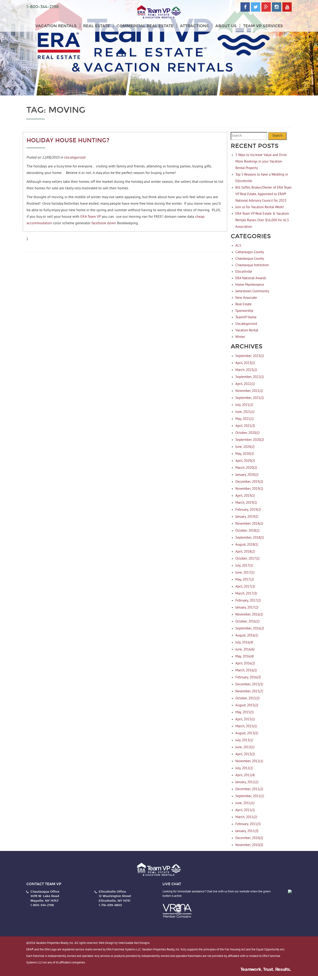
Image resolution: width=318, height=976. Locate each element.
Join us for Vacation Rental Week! (259, 207)
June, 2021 (244, 412)
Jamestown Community (252, 291)
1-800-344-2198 (42, 6)
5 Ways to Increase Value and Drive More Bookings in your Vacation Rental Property (261, 161)
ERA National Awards (250, 278)
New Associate (246, 298)
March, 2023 (246, 370)
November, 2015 (249, 691)
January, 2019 (246, 517)
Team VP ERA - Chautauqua (159, 12)
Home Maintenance (249, 285)
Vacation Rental (246, 330)
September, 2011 (249, 796)
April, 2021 (245, 426)
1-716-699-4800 (110, 905)
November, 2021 (249, 391)
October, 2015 (247, 698)
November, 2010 (249, 845)
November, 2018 (249, 524)
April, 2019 (245, 496)
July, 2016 (244, 642)
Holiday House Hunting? (68, 140)
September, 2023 (249, 356)
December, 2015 (249, 684)
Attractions (194, 26)
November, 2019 (249, 489)
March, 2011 (246, 817)
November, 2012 (249, 761)
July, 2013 (244, 740)
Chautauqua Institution (252, 265)
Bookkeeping (127, 223)
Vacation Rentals (56, 26)
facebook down (103, 223)
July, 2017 (244, 566)
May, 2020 (244, 454)
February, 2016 (248, 677)
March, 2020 (246, 468)
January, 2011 (246, 831)
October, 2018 (247, 531)
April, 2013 (245, 754)
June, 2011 (244, 803)
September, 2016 (249, 628)
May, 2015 (244, 712)
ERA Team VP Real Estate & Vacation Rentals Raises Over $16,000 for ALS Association (262, 220)
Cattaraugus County (249, 252)
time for (71, 166)
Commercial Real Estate (144, 26)
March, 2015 (246, 726)
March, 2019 (246, 503)
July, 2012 (244, 768)
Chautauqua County (249, 259)
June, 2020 (244, 447)
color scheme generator (72, 223)
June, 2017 (244, 573)
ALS (238, 246)
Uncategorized (74, 157)
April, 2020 (245, 461)
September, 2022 (249, 377)
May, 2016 (244, 656)
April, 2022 (245, 384)
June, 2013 (244, 747)
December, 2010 (249, 838)
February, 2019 (248, 510)
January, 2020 (246, 475)
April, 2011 (245, 810)
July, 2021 (244, 405)
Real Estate (96, 26)
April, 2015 (245, 719)
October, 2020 (247, 433)
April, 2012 (245, 775)
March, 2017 (246, 594)
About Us (226, 26)
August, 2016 (246, 635)
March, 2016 (246, 670)
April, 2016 (245, 663)
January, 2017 (246, 607)
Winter (240, 337)
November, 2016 (249, 614)
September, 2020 (249, 440)
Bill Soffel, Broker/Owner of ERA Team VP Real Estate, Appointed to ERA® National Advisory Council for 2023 (263, 194)
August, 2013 (246, 733)
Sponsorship (244, 311)
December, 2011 (249, 789)
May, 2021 (244, 419)
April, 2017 (245, 587)
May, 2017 (244, 580)
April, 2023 (245, 363)
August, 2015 (246, 705)
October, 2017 (247, 559)
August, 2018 (246, 545)
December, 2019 (249, 482)
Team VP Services (263, 26)
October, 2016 (247, 621)
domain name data (179, 216)
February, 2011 (248, 824)
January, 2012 (246, 782)
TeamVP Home (246, 317)
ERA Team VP (91, 216)
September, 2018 (249, 538)
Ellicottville (243, 272)
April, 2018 (245, 552)
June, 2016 (244, 649)
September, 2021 (249, 398)
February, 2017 (248, 601)
